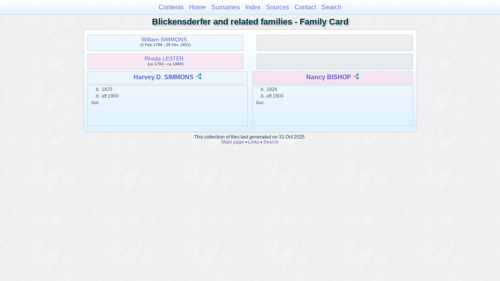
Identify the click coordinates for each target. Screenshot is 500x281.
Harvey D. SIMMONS (164, 77)
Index (253, 7)
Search (331, 7)
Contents (171, 7)
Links (253, 141)
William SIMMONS (164, 39)
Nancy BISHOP (328, 77)
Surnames (225, 7)
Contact (305, 7)
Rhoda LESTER (164, 58)
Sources (277, 7)
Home (197, 7)
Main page (232, 141)
